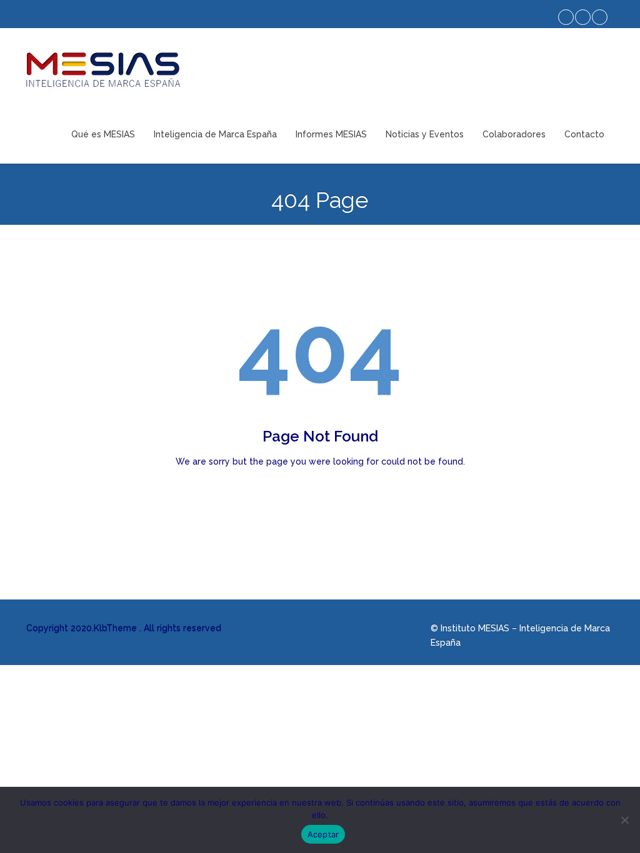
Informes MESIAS (331, 134)
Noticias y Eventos (425, 134)
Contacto (584, 134)
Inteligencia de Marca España (215, 134)
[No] (624, 820)
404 (320, 350)
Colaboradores (514, 134)
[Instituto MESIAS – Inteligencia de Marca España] (103, 69)
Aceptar (323, 834)
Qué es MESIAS (103, 134)
